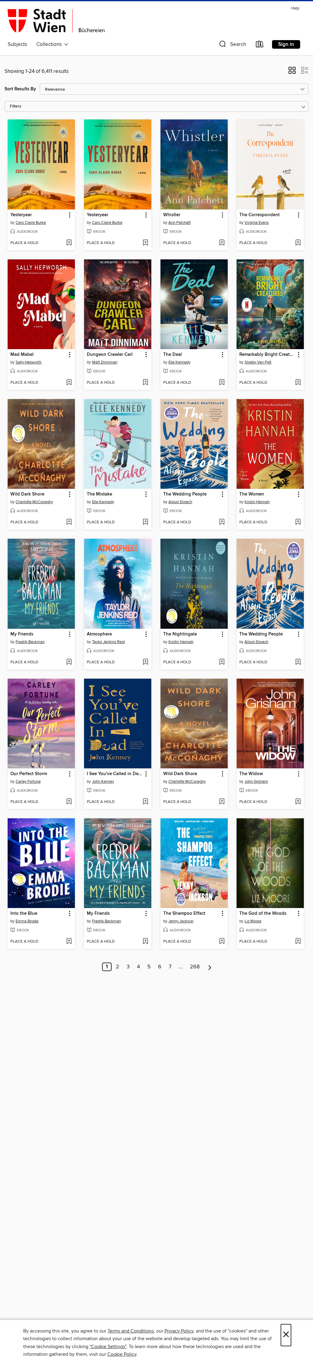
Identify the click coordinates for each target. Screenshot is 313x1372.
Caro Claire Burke (31, 222)
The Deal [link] (172, 354)
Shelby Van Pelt (258, 362)
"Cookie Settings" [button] (108, 1347)
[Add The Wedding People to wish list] (222, 522)
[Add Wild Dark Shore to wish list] (69, 522)
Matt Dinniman (104, 362)
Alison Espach (180, 501)
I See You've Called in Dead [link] (115, 774)
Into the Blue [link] (23, 913)
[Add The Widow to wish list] (298, 802)
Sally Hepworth (29, 362)
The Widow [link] (251, 774)
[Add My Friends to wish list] (69, 662)
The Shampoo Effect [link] (184, 913)
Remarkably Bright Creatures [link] (267, 354)
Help (295, 8)
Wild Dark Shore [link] (27, 494)
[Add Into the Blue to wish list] (69, 942)
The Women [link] (251, 494)
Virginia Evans (257, 222)
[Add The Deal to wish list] (222, 383)
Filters (15, 106)
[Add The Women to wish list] (298, 522)
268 (195, 966)
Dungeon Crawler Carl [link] (110, 354)
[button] (232, 45)
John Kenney (103, 781)
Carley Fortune (28, 781)
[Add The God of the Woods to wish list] (298, 942)
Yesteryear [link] (21, 215)
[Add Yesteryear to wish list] (69, 243)
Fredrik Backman (30, 641)
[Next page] (210, 967)
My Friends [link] (21, 634)
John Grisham (256, 781)
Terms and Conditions (131, 1331)
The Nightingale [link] (180, 634)
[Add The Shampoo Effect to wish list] (222, 942)
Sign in (286, 44)
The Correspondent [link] (259, 215)
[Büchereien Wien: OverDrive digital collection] (56, 21)
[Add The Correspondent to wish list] (298, 243)
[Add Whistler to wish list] (222, 243)
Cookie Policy (121, 1354)
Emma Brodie (27, 921)
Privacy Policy (178, 1331)
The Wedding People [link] (185, 494)
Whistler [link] (171, 215)
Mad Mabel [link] (22, 354)
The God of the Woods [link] (262, 913)
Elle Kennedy (179, 362)
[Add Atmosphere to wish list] (145, 662)
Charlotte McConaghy (34, 501)
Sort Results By (20, 89)
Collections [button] (50, 44)
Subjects (17, 44)
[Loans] (260, 45)
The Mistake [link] (99, 494)
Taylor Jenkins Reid (108, 641)
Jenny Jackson (180, 921)
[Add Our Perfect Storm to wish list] (69, 802)
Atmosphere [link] (99, 634)
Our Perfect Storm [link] (28, 774)
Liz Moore (253, 921)
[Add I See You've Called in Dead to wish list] (145, 802)
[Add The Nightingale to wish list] (222, 662)
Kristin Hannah (257, 501)
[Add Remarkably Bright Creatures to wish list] (298, 383)
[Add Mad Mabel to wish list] (69, 383)
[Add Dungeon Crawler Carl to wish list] (145, 383)
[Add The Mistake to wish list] (145, 522)
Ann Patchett (179, 222)
